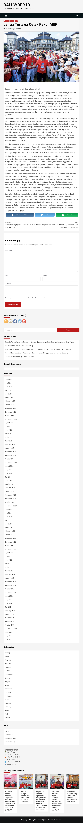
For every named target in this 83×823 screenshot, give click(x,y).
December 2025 (10, 408)
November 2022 (10, 542)
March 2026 (9, 397)
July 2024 (8, 470)
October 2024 (9, 459)
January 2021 (9, 614)
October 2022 (9, 545)
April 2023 (8, 524)
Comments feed (10, 738)
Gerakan (8, 671)
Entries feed (9, 734)
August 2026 (9, 379)
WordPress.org (10, 742)
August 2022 (9, 553)
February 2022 (10, 574)
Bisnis (7, 656)
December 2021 (10, 582)
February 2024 (10, 488)
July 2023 (8, 513)
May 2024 (8, 477)
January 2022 (9, 578)
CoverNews (48, 820)
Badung (6, 21)
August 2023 (9, 509)
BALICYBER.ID (17, 5)
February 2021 (10, 610)
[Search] (77, 16)
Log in (7, 731)
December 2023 (10, 495)
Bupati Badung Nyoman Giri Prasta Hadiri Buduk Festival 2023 (23, 224)
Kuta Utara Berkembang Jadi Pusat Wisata (20, 356)
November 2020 (10, 621)
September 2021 (11, 592)
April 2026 (8, 394)
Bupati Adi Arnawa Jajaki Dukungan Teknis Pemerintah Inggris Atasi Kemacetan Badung (36, 353)
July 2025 (8, 426)
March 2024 (9, 484)
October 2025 (9, 415)
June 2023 (8, 517)
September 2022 (11, 549)
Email (45, 275)
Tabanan (8, 703)
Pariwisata (8, 689)
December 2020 (10, 618)
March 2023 (9, 527)
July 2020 (8, 636)
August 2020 (9, 632)
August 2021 (9, 596)
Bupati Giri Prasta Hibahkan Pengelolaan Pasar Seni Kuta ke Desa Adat (60, 224)
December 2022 (10, 538)
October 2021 (9, 589)
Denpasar (8, 663)
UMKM (7, 710)
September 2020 (11, 628)
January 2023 (9, 535)
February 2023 (10, 531)
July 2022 (8, 556)
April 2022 (8, 567)
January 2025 (9, 448)
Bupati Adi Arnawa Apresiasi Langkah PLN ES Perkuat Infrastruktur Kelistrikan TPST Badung (38, 349)
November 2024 (10, 455)
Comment (9, 250)
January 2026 (9, 405)
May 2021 (8, 607)
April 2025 (8, 437)
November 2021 (10, 585)
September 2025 (11, 419)
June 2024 (8, 473)
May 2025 (8, 434)
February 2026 (10, 401)
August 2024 (9, 466)
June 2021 (8, 603)
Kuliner (7, 678)
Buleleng (8, 660)
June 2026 (8, 387)
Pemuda (8, 692)
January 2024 (9, 491)
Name (7, 275)
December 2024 (10, 452)
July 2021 (8, 600)
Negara (7, 681)
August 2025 (9, 423)
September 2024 (11, 462)
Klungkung (9, 674)
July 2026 (8, 383)
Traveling (8, 707)
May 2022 (8, 564)
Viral (16, 21)
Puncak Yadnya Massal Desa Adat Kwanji (19, 346)
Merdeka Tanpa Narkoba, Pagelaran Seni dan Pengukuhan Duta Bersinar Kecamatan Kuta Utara (39, 342)
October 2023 (9, 502)
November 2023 (10, 499)
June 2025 (8, 430)
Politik (7, 699)
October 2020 (9, 625)
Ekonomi (8, 667)
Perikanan (8, 696)
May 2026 (8, 390)
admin (18, 28)
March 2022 (9, 571)
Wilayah (7, 718)
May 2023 (8, 520)
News (11, 21)
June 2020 (8, 639)
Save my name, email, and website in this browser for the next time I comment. (34, 298)
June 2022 (8, 560)
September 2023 (11, 506)
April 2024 (8, 480)
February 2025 (10, 444)
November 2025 (10, 412)
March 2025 (9, 441)
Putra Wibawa (9, 811)
